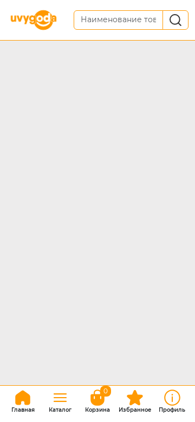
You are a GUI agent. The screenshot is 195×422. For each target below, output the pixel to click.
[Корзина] (97, 400)
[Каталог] (60, 400)
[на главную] (22, 400)
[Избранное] (134, 400)
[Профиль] (172, 400)
